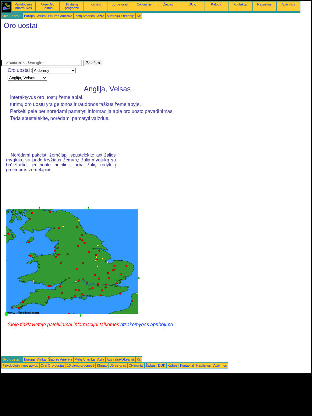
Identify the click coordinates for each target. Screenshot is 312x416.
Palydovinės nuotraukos (24, 6)
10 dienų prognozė (72, 6)
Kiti (139, 16)
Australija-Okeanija (120, 16)
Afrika (41, 16)
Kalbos (216, 4)
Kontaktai (240, 4)
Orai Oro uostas (47, 6)
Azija (100, 16)
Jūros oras (120, 4)
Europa (29, 16)
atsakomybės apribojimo (146, 324)
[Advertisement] (112, 46)
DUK (192, 4)
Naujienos (264, 4)
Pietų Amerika (85, 16)
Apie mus (288, 4)
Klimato (95, 4)
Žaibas (168, 4)
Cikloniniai (144, 4)
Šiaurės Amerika (60, 16)
